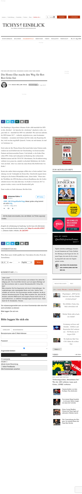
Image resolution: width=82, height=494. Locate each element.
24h (54, 289)
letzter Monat (74, 289)
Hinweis (20, 301)
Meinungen (39, 38)
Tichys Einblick (7, 38)
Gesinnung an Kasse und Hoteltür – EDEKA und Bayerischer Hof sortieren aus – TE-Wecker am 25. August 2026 (71, 329)
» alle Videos (78, 354)
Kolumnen (17, 38)
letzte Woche (62, 289)
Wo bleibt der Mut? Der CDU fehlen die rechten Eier (71, 341)
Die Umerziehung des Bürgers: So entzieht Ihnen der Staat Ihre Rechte (70, 421)
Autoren (4, 17)
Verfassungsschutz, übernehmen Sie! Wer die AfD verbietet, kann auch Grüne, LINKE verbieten (65, 381)
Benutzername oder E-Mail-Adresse (13, 333)
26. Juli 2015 (24, 230)
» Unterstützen (74, 17)
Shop (30, 17)
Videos (47, 38)
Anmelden (62, 17)
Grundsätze (19, 17)
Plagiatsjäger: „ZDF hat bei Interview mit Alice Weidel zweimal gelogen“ (71, 296)
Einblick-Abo (36, 17)
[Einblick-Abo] (66, 195)
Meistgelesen (60, 283)
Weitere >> (57, 349)
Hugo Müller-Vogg (19, 84)
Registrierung (18, 330)
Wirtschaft (64, 38)
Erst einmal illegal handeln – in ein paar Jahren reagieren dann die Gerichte (70, 401)
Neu (71, 283)
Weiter (39, 262)
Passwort (4, 341)
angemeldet (13, 305)
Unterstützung (11, 17)
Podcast (25, 17)
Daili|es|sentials (28, 38)
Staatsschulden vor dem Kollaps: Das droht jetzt (69, 390)
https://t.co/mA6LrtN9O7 (36, 228)
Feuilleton (54, 38)
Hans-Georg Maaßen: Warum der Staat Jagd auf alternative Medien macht (70, 411)
